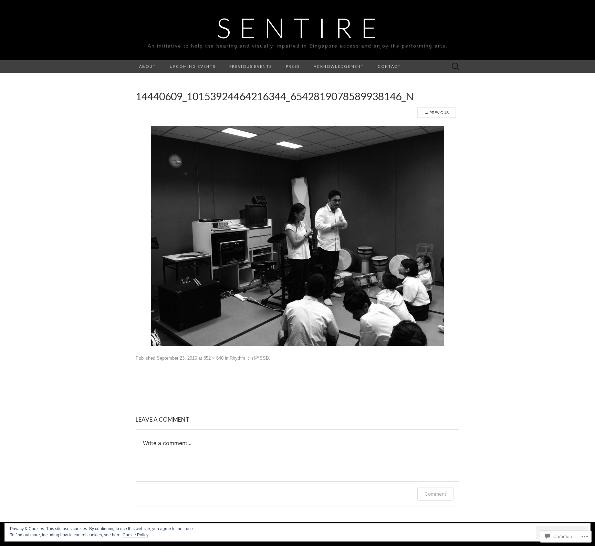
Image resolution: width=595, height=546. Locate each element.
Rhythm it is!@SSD (249, 358)
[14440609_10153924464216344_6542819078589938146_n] (297, 235)
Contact (389, 66)
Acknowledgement (339, 66)
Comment (435, 494)
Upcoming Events (193, 66)
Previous (437, 113)
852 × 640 (213, 358)
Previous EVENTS (250, 66)
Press (293, 66)
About (147, 66)
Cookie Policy (135, 535)
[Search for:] (455, 66)
